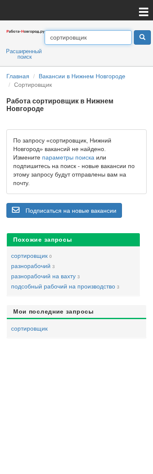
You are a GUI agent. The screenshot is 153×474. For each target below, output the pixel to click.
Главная (17, 76)
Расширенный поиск (24, 54)
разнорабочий (31, 266)
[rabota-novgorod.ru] (25, 31)
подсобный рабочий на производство (63, 286)
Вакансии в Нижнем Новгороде (82, 76)
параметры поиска (68, 157)
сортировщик (29, 255)
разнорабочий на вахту (43, 276)
